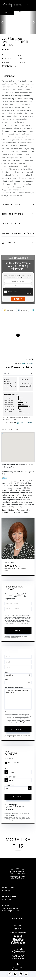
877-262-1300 (6, 900)
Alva (28, 510)
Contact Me (23, 568)
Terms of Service (12, 736)
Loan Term (8, 759)
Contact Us (11, 651)
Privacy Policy (24, 623)
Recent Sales (15, 568)
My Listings (7, 568)
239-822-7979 (27, 5)
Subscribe (18, 630)
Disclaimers (18, 929)
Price (6, 769)
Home (4, 510)
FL (18, 510)
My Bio (6, 570)
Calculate (18, 797)
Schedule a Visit (24, 651)
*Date (6, 672)
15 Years (19, 763)
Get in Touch (18, 918)
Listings (11, 510)
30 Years (10, 763)
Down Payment (9, 777)
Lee (22, 510)
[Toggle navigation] (32, 5)
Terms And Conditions (18, 933)
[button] (3, 22)
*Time (6, 679)
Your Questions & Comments (13, 687)
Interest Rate (9, 785)
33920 (6, 512)
